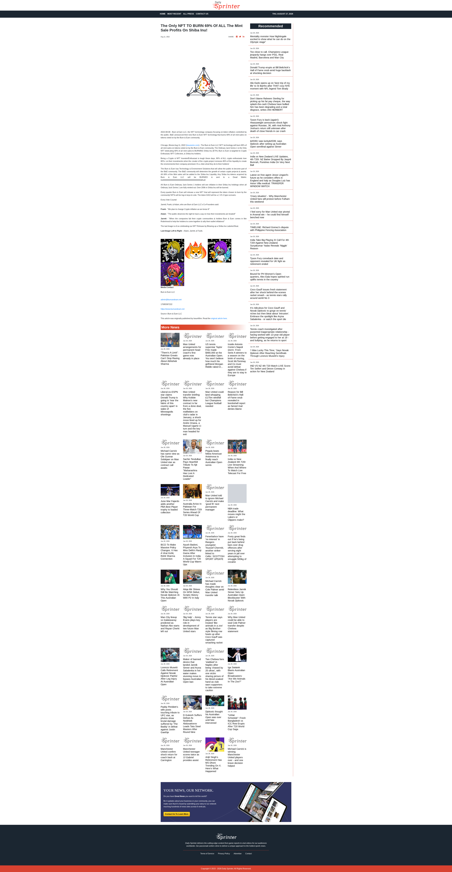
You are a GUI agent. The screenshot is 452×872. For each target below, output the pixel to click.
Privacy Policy (224, 854)
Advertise (238, 854)
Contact (248, 854)
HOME (162, 14)
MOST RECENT (174, 14)
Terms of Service (207, 854)
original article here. (219, 318)
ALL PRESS (188, 14)
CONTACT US (202, 14)
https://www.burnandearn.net (172, 309)
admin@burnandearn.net (171, 300)
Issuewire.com (193, 145)
